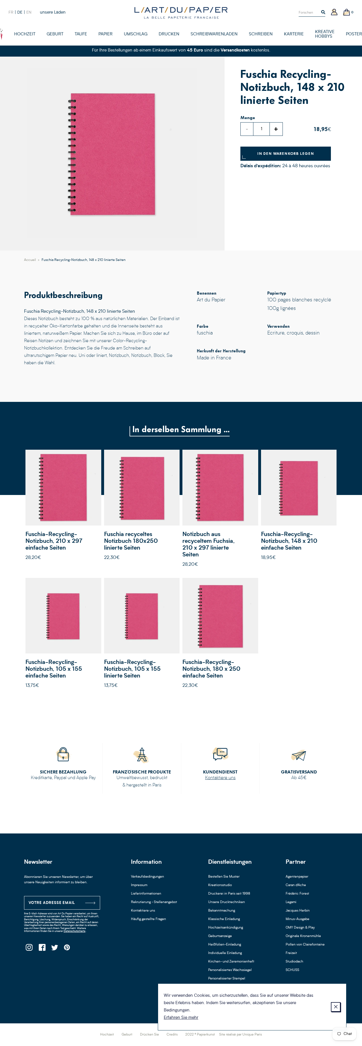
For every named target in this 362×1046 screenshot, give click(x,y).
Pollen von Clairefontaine (305, 944)
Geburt (127, 1034)
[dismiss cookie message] (336, 1007)
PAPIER (105, 34)
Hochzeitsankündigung (225, 927)
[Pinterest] (67, 949)
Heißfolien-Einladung (224, 944)
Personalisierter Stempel (226, 978)
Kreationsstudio (220, 885)
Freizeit (291, 953)
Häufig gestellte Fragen (148, 919)
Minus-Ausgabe (297, 919)
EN (28, 12)
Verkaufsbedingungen (147, 876)
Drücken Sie (149, 1034)
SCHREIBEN (261, 34)
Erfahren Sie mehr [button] (181, 1018)
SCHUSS (292, 970)
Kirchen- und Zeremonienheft (231, 961)
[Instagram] (29, 949)
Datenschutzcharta (74, 931)
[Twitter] (54, 949)
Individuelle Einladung (225, 953)
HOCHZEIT (24, 34)
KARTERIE (294, 34)
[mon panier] (346, 12)
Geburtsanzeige (220, 936)
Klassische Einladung (224, 919)
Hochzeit (107, 1034)
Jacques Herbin (298, 910)
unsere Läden (53, 12)
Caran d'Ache (296, 885)
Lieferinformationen (146, 893)
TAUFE (81, 34)
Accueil (30, 260)
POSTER (354, 34)
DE (19, 12)
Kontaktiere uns (220, 778)
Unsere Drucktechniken (226, 902)
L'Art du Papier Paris (181, 12)
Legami (291, 902)
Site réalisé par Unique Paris (240, 1034)
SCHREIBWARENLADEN (214, 34)
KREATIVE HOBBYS (325, 34)
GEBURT (55, 34)
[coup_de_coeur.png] (1, 34)
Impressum (139, 885)
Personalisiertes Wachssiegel (230, 970)
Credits (172, 1034)
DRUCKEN (169, 34)
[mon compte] (334, 12)
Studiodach (294, 961)
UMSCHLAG (135, 34)
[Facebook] (42, 949)
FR (10, 12)
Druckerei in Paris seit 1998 (229, 893)
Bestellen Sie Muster (224, 876)
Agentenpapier (297, 876)
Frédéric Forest (297, 893)
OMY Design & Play (300, 927)
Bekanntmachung (221, 910)
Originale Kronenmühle (303, 936)
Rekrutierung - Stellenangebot (154, 902)
